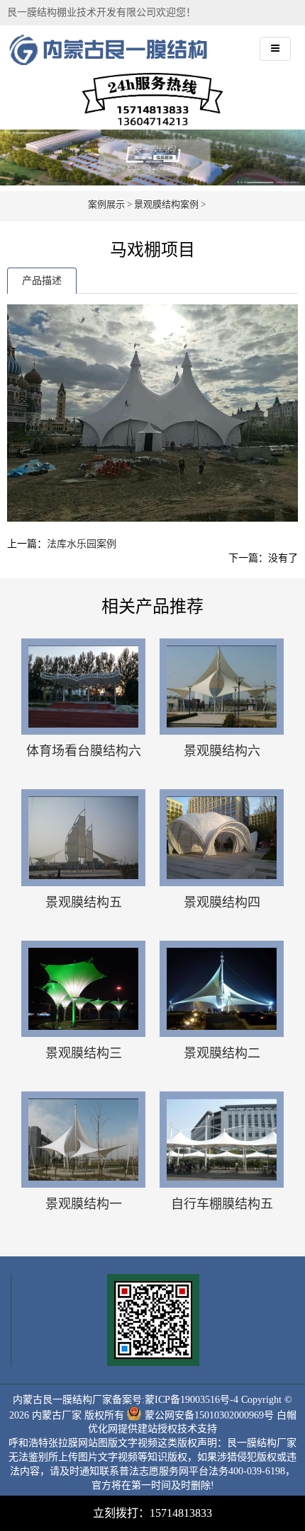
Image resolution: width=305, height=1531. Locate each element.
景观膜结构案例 (166, 204)
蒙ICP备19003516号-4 (191, 1399)
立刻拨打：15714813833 (152, 1513)
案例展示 (106, 204)
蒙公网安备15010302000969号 (209, 1414)
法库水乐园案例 (81, 544)
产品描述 (42, 280)
